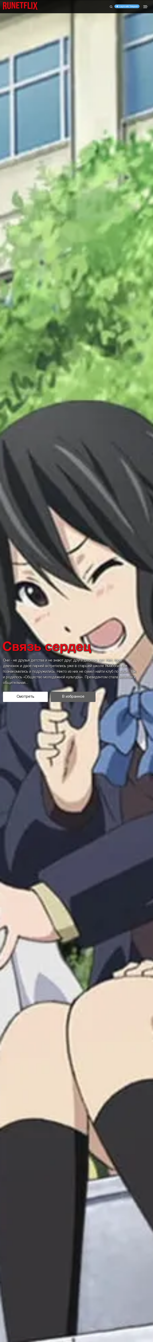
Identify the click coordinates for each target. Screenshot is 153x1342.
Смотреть (25, 696)
